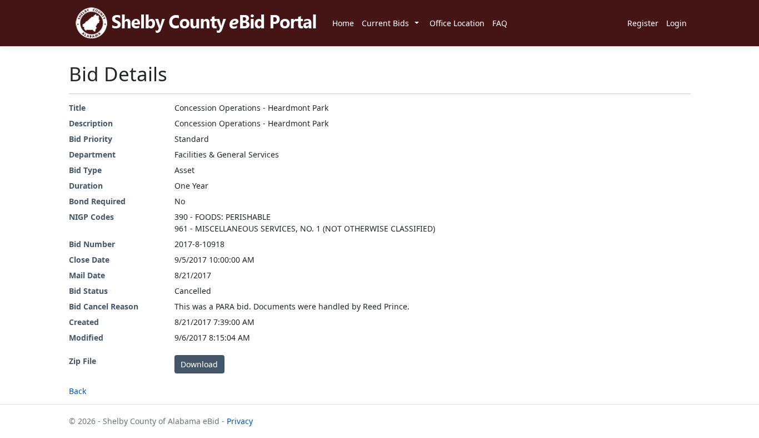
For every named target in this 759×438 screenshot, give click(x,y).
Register (642, 23)
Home (343, 23)
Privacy (240, 421)
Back (77, 391)
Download (199, 364)
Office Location (457, 23)
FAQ (499, 23)
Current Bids (385, 23)
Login (676, 23)
